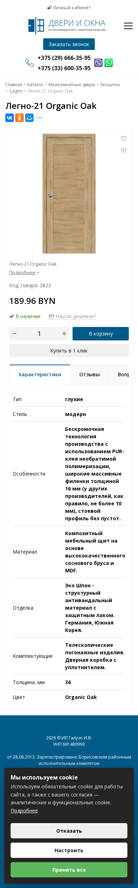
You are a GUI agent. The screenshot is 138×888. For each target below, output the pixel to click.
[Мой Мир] (29, 117)
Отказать (69, 830)
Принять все (69, 869)
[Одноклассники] (19, 117)
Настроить (69, 850)
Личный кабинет (71, 7)
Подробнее (24, 810)
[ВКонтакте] (9, 117)
